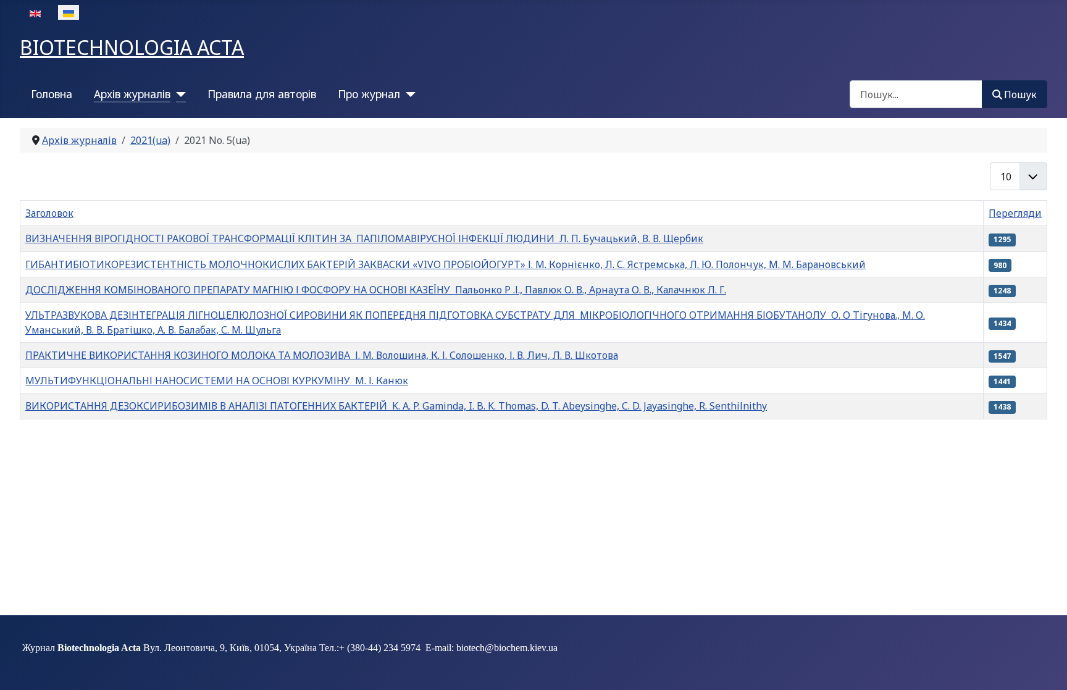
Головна (51, 93)
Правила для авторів (261, 93)
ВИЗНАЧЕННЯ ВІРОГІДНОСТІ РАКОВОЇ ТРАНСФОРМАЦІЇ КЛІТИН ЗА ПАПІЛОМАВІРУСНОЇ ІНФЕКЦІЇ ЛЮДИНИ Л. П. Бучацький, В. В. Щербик (364, 238)
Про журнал (369, 93)
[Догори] (1045, 667)
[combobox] (916, 94)
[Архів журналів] (178, 94)
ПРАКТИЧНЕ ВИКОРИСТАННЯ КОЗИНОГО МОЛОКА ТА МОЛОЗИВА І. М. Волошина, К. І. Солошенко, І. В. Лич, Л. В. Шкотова (321, 355)
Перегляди (1015, 213)
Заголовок (49, 213)
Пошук (1020, 94)
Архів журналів (132, 93)
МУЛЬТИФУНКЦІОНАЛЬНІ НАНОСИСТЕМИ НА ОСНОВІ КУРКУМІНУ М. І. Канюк (216, 380)
